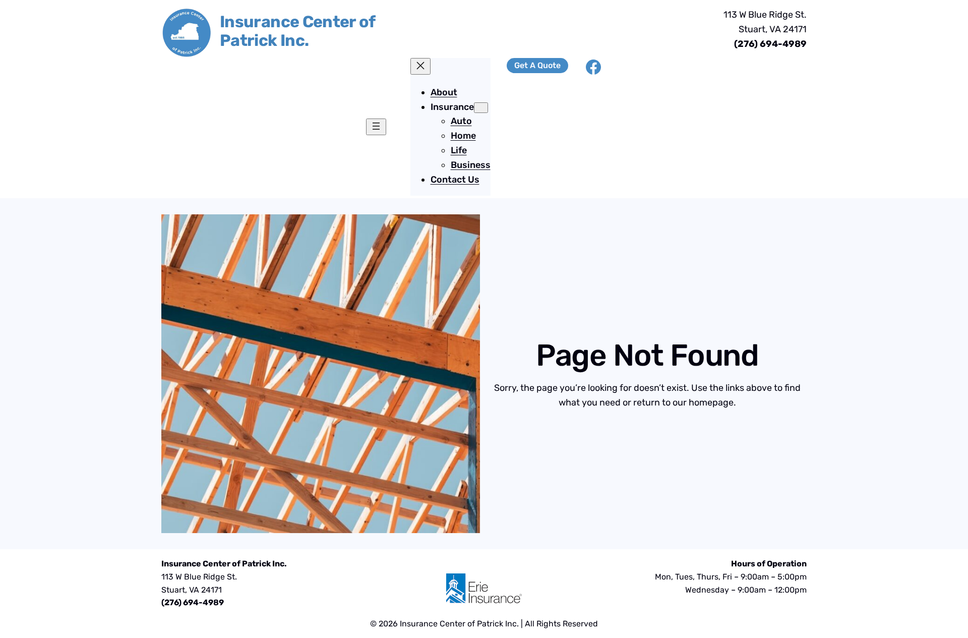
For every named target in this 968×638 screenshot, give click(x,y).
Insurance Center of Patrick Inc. (297, 31)
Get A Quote (537, 65)
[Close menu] (420, 66)
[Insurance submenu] (481, 107)
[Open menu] (376, 127)
